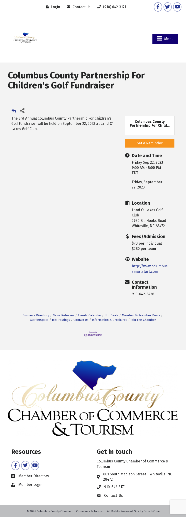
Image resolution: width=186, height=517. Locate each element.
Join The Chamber (143, 320)
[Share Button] (22, 110)
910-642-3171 (114, 487)
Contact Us (80, 320)
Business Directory (35, 315)
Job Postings (61, 320)
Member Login (30, 484)
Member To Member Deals (141, 315)
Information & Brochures (109, 320)
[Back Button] (14, 111)
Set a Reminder (150, 143)
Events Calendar (89, 315)
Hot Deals (111, 315)
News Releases (63, 315)
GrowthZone (152, 511)
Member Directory (33, 476)
